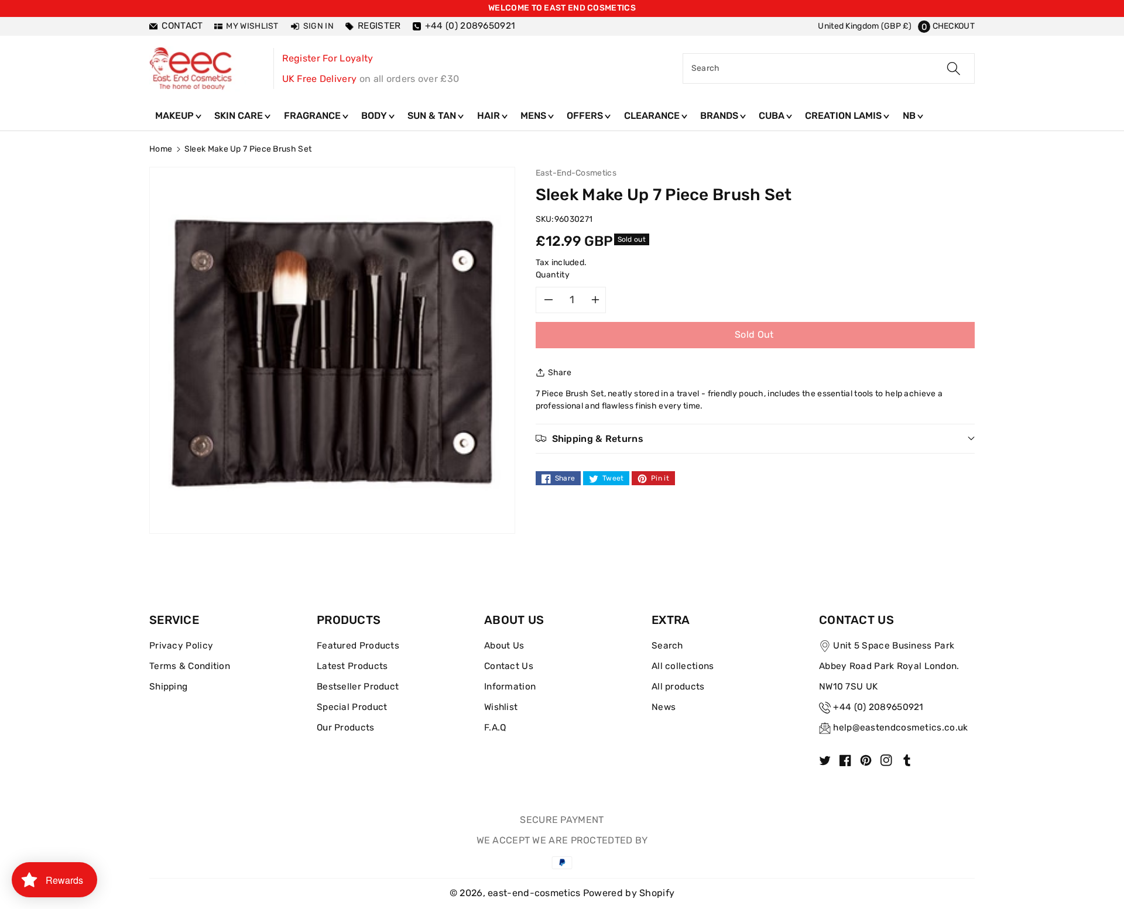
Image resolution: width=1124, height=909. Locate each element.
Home (160, 149)
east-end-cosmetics (534, 892)
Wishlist (501, 707)
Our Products (346, 727)
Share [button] (560, 373)
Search (667, 645)
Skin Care (239, 115)
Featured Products (358, 645)
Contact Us (508, 666)
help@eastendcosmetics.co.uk (900, 727)
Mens (534, 115)
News (664, 707)
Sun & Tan (432, 115)
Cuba (773, 115)
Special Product (352, 707)
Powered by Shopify (628, 892)
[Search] (953, 68)
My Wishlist (252, 26)
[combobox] (828, 68)
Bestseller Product (358, 686)
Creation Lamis (844, 115)
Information (510, 686)
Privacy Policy (181, 645)
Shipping (168, 686)
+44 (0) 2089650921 (878, 707)
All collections (683, 666)
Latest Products (352, 666)
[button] (946, 26)
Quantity (553, 275)
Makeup (175, 115)
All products (678, 686)
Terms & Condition (189, 666)
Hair (489, 115)
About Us (504, 645)
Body (375, 115)
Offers (586, 115)
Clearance (653, 115)
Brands (720, 115)
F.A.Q (495, 727)
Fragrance (313, 115)
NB (910, 115)
